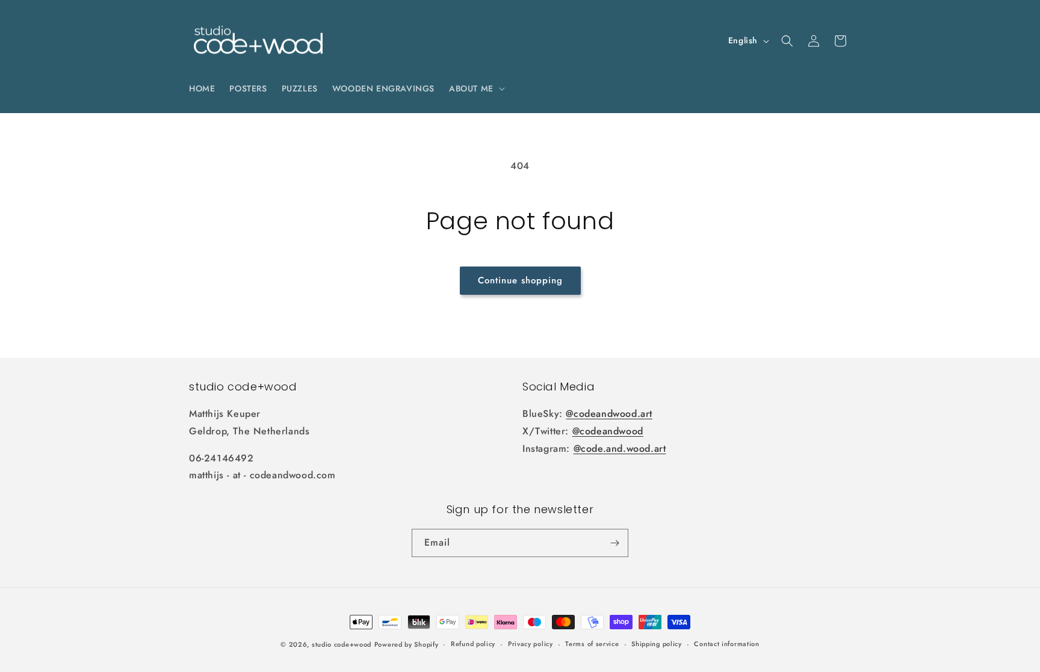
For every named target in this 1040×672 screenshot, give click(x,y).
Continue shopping (520, 280)
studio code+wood (341, 644)
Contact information (726, 644)
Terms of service (592, 644)
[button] (476, 88)
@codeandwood (607, 431)
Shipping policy (656, 644)
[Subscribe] (614, 543)
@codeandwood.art (609, 414)
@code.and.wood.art (620, 448)
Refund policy (473, 644)
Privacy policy (530, 644)
